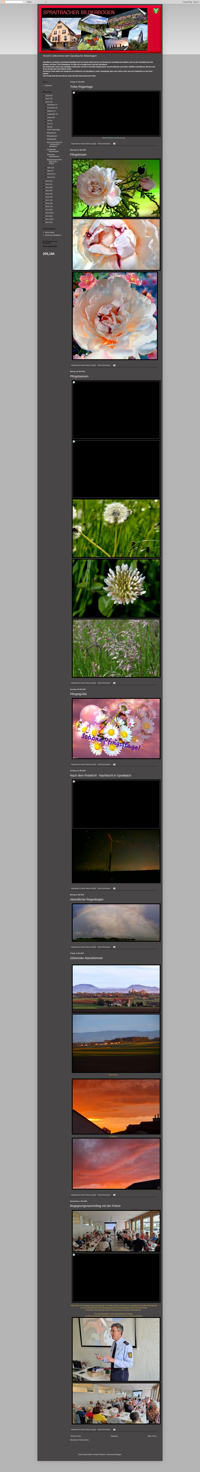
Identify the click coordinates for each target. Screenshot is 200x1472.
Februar (50, 174)
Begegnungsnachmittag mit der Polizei (95, 1206)
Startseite (114, 1436)
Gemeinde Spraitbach (53, 235)
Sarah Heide (49, 232)
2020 (47, 191)
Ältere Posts (152, 1436)
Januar (50, 177)
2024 (47, 102)
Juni (49, 124)
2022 (47, 184)
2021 (47, 187)
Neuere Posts (76, 1436)
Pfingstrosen (78, 154)
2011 (47, 219)
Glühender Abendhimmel (86, 958)
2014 (47, 210)
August (50, 117)
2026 (47, 96)
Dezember (51, 105)
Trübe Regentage (81, 86)
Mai (48, 127)
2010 (47, 222)
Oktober (50, 111)
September (51, 114)
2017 (47, 200)
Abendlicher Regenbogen (86, 899)
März (49, 171)
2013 (47, 213)
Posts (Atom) (84, 1440)
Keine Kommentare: (104, 143)
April (49, 168)
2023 (47, 181)
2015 (47, 206)
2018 (47, 197)
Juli (48, 121)
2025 (47, 99)
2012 (47, 216)
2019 (47, 194)
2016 (47, 203)
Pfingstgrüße (78, 694)
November (51, 108)
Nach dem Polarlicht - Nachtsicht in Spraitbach (100, 775)
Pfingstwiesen (79, 376)
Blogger (118, 1454)
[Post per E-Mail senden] (114, 143)
